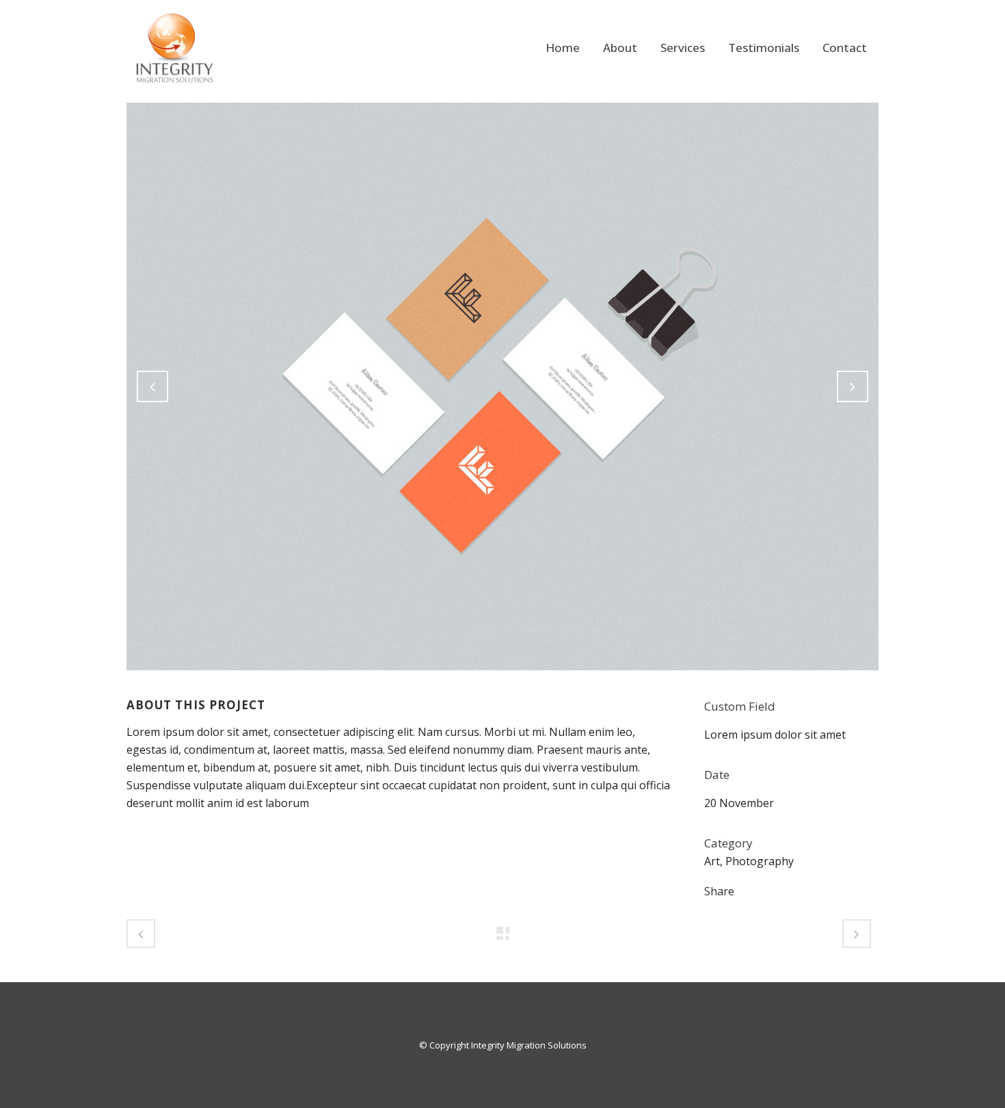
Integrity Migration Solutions (529, 1045)
